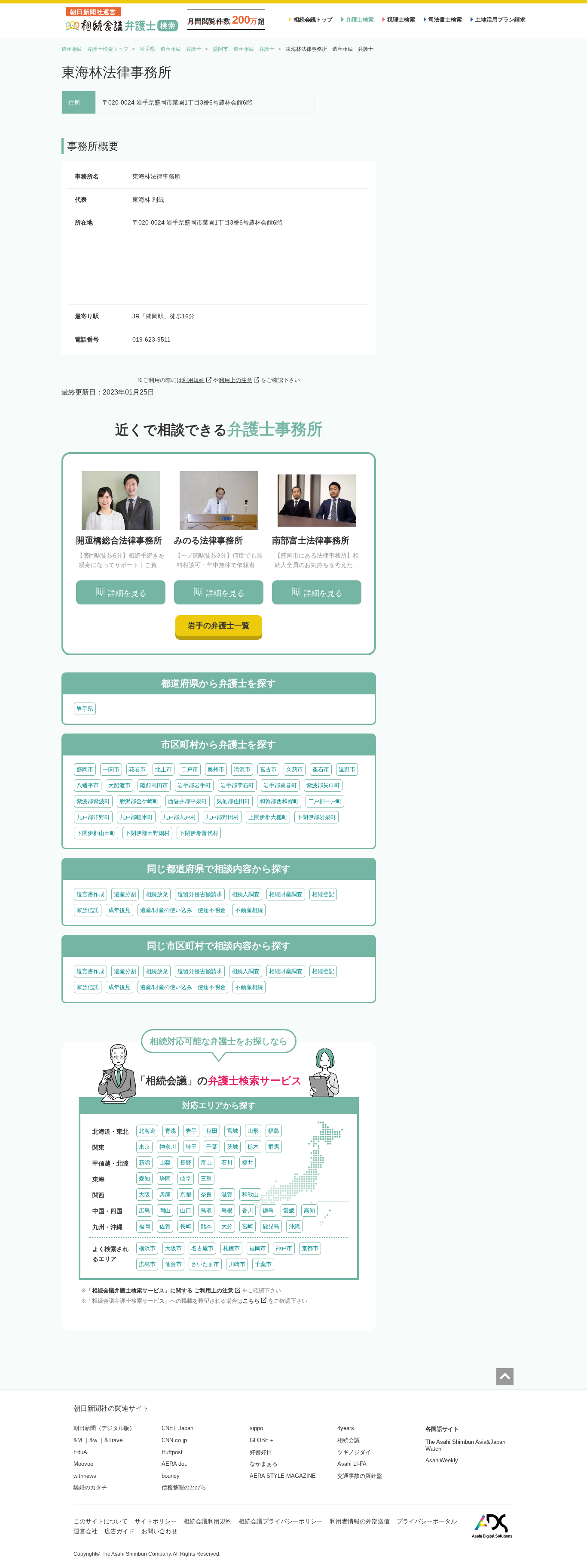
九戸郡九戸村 (179, 817)
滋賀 (226, 1194)
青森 (170, 1131)
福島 (273, 1131)
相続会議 (348, 1440)
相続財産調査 (286, 894)
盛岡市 (84, 769)
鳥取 (206, 1210)
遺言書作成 (90, 894)
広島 (144, 1210)
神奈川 (167, 1147)
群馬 (273, 1147)
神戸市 (283, 1248)
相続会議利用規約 (207, 1521)
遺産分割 (125, 894)
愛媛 (288, 1210)
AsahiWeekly (441, 1460)
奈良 (206, 1194)
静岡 (165, 1178)
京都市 (310, 1248)
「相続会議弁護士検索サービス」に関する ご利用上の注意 (159, 1290)
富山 (206, 1162)
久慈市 (294, 769)
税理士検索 (401, 19)
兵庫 (165, 1194)
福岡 (144, 1226)
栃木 (253, 1147)
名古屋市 (202, 1248)
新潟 (144, 1162)
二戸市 (189, 769)
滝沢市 (242, 769)
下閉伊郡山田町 (96, 833)
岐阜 (185, 1178)
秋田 (211, 1131)
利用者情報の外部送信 (360, 1521)
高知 (309, 1210)
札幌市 (231, 1248)
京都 (185, 1194)
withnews (84, 1476)
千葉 (211, 1147)
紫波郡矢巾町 (323, 785)
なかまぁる (264, 1464)
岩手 (191, 1131)
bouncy (171, 1476)
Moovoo (83, 1464)
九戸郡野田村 (222, 817)
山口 (185, 1210)
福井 (247, 1162)
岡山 (165, 1210)
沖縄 (294, 1226)
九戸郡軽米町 (136, 817)
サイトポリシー (156, 1521)
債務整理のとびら (184, 1487)
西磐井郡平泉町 (187, 801)
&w (93, 1440)
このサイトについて (100, 1521)
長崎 (185, 1226)
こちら (251, 1301)
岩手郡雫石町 (237, 785)
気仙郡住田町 (233, 801)
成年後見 (119, 910)
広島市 (147, 1264)
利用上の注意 (235, 380)
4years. (346, 1428)
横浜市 (147, 1248)
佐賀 (165, 1226)
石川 (226, 1162)
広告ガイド (119, 1531)
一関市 (111, 769)
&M (77, 1440)
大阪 (144, 1194)
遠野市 (347, 769)
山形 (253, 1131)
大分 (226, 1226)
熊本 (206, 1226)
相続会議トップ (313, 19)
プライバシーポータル (427, 1521)
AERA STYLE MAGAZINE (283, 1476)
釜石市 (320, 769)
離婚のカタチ (90, 1487)
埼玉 (191, 1147)
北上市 (163, 769)
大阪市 (173, 1248)
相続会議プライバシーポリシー (280, 1521)
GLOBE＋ (262, 1440)
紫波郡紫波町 (93, 801)
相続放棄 (157, 894)
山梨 (165, 1162)
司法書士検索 (445, 19)
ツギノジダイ (354, 1452)
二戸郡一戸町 (325, 801)
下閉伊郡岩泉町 (316, 817)
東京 (144, 1147)
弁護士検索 (360, 19)
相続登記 (323, 894)
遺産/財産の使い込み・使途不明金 (183, 910)
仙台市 (173, 1264)
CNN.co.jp (174, 1440)
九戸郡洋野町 (93, 817)
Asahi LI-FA (352, 1464)
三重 (206, 1178)
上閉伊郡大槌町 (267, 817)
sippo (256, 1428)
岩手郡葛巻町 (280, 785)
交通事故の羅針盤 (359, 1476)
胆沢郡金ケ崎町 (139, 801)
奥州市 (216, 769)
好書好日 (261, 1452)
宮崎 (247, 1226)
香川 (247, 1210)
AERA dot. (175, 1464)
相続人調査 (246, 894)
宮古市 (268, 769)
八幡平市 (87, 785)
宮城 (232, 1131)
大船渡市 (119, 785)
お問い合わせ (159, 1531)
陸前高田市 (154, 785)
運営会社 (85, 1531)
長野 (185, 1162)
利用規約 (193, 380)
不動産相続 (249, 910)
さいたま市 (205, 1264)
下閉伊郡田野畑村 (147, 833)
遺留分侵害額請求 (199, 894)
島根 (226, 1210)
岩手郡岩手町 (194, 785)
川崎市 (237, 1264)
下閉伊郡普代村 (198, 833)
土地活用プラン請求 (500, 19)
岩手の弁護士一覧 (219, 625)
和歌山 (250, 1194)
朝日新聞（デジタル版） (104, 1428)
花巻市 (137, 769)
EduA (80, 1452)
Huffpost (172, 1452)
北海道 (147, 1131)
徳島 (268, 1210)
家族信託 (87, 910)
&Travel (114, 1440)
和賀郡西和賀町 (279, 801)
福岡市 (257, 1248)
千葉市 (263, 1264)
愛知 (144, 1178)
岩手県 (84, 709)
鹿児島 (271, 1226)
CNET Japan (177, 1428)
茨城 (232, 1147)
